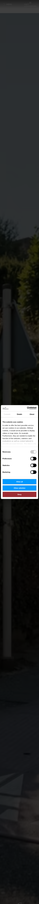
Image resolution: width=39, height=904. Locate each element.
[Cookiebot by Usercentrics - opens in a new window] (28, 408)
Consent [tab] (7, 414)
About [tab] (32, 414)
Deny (19, 494)
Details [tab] (19, 414)
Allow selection (19, 488)
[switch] (33, 458)
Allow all (19, 482)
